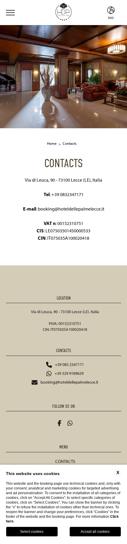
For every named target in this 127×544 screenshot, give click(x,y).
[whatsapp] (70, 423)
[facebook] (59, 423)
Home (52, 143)
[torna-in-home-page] (63, 12)
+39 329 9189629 (69, 373)
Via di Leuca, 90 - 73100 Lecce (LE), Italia (65, 311)
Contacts (69, 143)
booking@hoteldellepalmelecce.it (69, 382)
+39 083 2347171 (69, 364)
